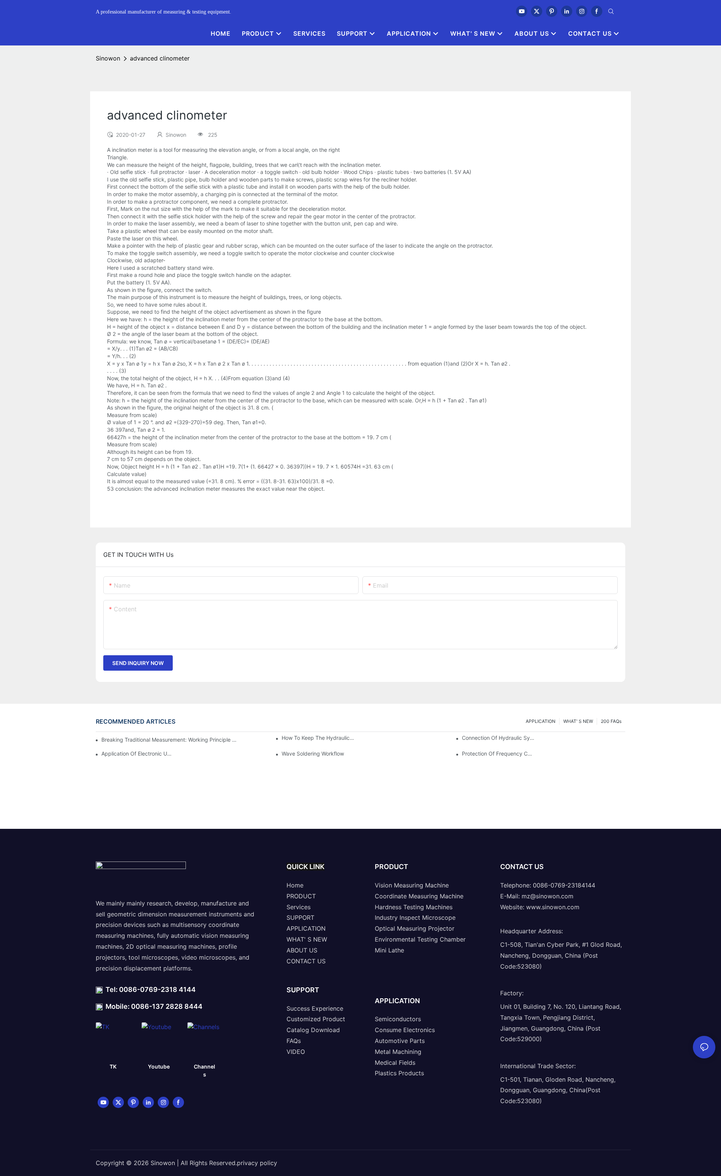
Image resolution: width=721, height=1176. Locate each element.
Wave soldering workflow (313, 753)
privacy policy (257, 1163)
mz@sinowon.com (547, 896)
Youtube (159, 1066)
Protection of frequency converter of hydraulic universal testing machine (498, 753)
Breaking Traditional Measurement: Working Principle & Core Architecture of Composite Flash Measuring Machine (169, 739)
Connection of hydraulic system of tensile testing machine (498, 738)
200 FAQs (611, 721)
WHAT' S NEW (578, 721)
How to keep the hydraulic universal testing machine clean (318, 738)
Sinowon (108, 58)
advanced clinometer (160, 58)
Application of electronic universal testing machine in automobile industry (137, 753)
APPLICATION (540, 721)
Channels (204, 1070)
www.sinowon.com (552, 907)
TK (113, 1066)
